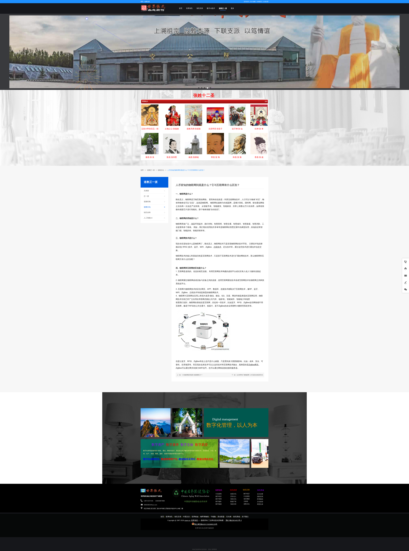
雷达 (209, 549)
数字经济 (219, 496)
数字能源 (219, 504)
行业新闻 (219, 494)
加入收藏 (252, 1)
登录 (142, 1)
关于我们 (245, 517)
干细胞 (213, 517)
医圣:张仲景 (172, 157)
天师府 (246, 501)
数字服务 (219, 501)
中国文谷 (186, 517)
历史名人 (145, 101)
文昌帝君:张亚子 (215, 129)
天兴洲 (228, 517)
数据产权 (233, 501)
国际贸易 (260, 496)
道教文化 (161, 170)
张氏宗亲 (177, 517)
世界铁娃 (195, 517)
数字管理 (219, 499)
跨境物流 (260, 499)
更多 (266, 101)
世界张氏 (169, 517)
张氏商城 (236, 517)
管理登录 (214, 549)
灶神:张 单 (259, 129)
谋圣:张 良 (149, 157)
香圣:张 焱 (259, 157)
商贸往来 (260, 504)
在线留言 (259, 1)
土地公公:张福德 (172, 129)
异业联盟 (220, 517)
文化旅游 (260, 501)
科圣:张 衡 (237, 157)
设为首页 (246, 1)
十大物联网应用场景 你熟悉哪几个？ (192, 375)
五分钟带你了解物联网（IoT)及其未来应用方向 (250, 375)
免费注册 (147, 1)
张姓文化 (233, 499)
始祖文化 (233, 494)
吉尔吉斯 (260, 494)
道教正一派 (151, 170)
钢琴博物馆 (204, 517)
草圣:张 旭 (215, 157)
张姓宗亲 (233, 504)
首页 (142, 170)
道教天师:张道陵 (194, 129)
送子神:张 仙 (237, 129)
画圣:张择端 (194, 157)
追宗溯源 (247, 499)
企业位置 (265, 1)
